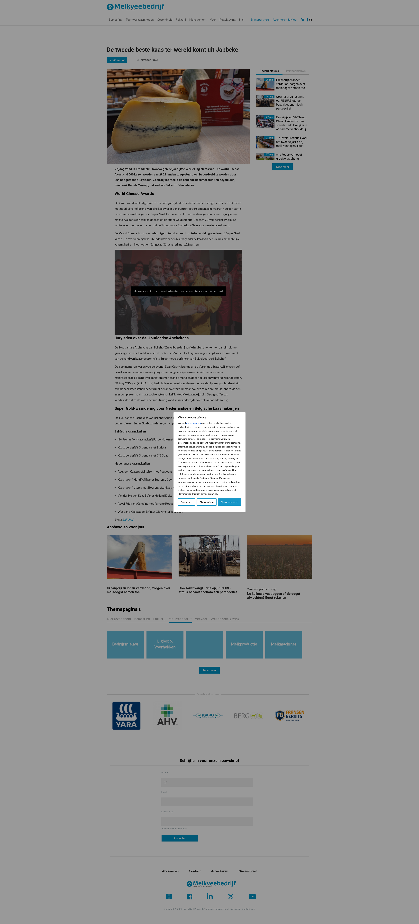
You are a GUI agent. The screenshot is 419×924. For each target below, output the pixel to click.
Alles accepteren (229, 502)
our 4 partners (193, 423)
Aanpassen (186, 502)
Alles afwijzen (207, 502)
